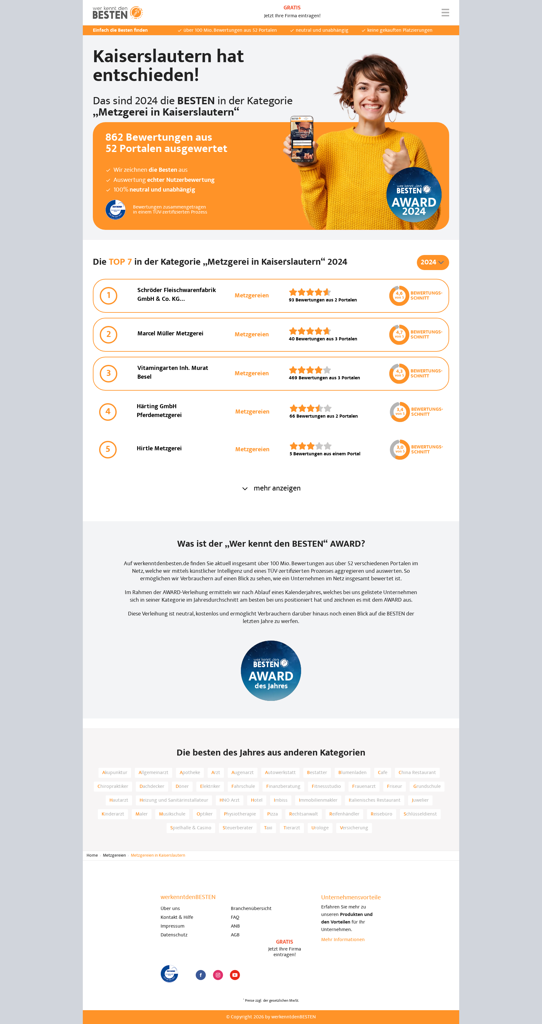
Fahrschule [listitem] (243, 786)
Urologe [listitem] (320, 828)
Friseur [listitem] (394, 786)
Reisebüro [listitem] (381, 814)
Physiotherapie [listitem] (240, 814)
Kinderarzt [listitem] (113, 814)
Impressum (172, 926)
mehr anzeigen (277, 488)
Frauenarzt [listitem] (364, 786)
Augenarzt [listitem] (242, 772)
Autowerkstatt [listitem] (280, 772)
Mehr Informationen (343, 939)
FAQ (235, 917)
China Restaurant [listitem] (417, 772)
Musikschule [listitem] (172, 814)
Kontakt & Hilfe (177, 917)
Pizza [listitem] (272, 814)
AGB (235, 935)
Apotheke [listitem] (190, 772)
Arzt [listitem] (215, 772)
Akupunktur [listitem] (114, 772)
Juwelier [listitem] (420, 800)
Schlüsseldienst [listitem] (420, 814)
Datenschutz (174, 935)
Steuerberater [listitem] (238, 828)
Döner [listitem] (182, 786)
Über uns (170, 908)
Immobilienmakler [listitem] (318, 800)
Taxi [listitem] (268, 828)
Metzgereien (114, 855)
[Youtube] (235, 975)
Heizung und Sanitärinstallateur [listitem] (174, 800)
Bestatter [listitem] (317, 772)
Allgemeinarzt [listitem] (153, 772)
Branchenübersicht (251, 908)
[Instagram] (218, 975)
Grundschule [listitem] (427, 786)
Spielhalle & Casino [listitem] (190, 828)
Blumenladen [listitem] (352, 772)
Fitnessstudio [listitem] (326, 786)
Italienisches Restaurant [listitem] (375, 800)
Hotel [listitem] (257, 800)
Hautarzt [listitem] (118, 800)
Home (92, 855)
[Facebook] (201, 975)
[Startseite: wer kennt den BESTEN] (118, 12)
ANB (235, 926)
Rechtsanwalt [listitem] (303, 814)
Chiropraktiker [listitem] (113, 786)
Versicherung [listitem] (354, 828)
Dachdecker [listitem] (152, 786)
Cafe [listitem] (382, 772)
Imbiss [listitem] (281, 800)
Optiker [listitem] (205, 814)
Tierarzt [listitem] (292, 828)
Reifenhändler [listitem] (344, 814)
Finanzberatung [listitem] (283, 786)
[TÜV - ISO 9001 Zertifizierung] (169, 974)
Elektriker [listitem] (210, 786)
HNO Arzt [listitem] (230, 800)
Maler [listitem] (142, 814)
